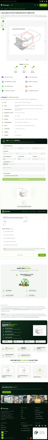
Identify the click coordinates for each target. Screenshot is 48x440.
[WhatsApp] (2, 432)
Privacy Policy (3, 433)
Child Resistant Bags (39, 412)
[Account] (2, 435)
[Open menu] (12, 5)
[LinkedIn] (42, 1)
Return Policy (3, 429)
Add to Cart (20, 255)
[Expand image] (45, 22)
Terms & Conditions (4, 431)
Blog (22, 416)
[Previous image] (8, 40)
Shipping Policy (4, 427)
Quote (22, 412)
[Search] (35, 5)
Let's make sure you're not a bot (11, 175)
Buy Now (42, 255)
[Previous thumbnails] (3, 21)
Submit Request (23, 179)
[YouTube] (46, 1)
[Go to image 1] (27, 59)
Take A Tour (6, 392)
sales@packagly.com (27, 430)
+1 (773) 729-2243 (26, 428)
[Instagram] (44, 1)
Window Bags (37, 414)
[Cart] (38, 5)
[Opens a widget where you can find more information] (40, 433)
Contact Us (23, 418)
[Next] (27, 203)
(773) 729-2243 (18, 135)
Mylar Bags (37, 410)
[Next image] (45, 40)
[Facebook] (40, 1)
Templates (6, 8)
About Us (2, 425)
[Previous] (21, 203)
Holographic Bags (38, 416)
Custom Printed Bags (39, 418)
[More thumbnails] (3, 29)
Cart (22, 414)
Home (2, 8)
